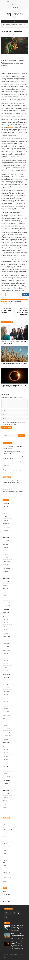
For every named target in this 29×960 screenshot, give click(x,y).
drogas (11, 301)
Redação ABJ (6, 881)
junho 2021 (5, 698)
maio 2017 (5, 800)
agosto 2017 (6, 794)
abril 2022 (5, 667)
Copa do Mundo (7, 821)
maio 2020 (5, 718)
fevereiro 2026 (6, 523)
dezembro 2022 (6, 640)
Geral (7, 24)
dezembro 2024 (6, 568)
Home (5, 1)
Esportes (5, 843)
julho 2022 (5, 657)
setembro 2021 (6, 688)
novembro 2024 (6, 571)
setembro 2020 (6, 715)
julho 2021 (5, 694)
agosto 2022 (6, 653)
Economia (5, 833)
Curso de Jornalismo (15, 1)
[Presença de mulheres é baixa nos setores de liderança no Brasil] (7, 927)
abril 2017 (5, 804)
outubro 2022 (6, 646)
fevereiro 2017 (6, 811)
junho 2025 (5, 547)
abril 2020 (5, 722)
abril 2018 (5, 770)
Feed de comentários (8, 898)
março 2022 (5, 670)
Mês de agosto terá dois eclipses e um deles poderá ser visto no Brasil (13, 386)
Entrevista (5, 840)
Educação (5, 836)
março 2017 (5, 807)
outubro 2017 (6, 787)
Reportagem (13, 303)
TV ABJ (4, 876)
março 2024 (5, 595)
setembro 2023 (6, 612)
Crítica (4, 865)
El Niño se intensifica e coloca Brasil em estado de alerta (17, 935)
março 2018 (5, 773)
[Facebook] (11, 7)
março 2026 (5, 520)
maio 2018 (5, 766)
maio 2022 (5, 664)
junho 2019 (5, 753)
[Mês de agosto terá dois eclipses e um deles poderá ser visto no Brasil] (7, 943)
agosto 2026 (6, 503)
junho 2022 (5, 660)
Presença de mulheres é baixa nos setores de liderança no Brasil (17, 927)
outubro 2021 (6, 684)
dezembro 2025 (6, 527)
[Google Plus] (14, 913)
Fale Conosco (14, 4)
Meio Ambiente (6, 846)
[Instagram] (17, 7)
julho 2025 (5, 544)
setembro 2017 (6, 790)
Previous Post (7, 308)
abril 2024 (5, 592)
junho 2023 (5, 623)
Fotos (8, 1)
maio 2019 (5, 756)
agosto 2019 (6, 746)
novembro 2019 (6, 735)
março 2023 (5, 633)
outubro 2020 (6, 711)
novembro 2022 (6, 643)
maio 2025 (5, 551)
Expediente (22, 1)
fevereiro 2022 (6, 674)
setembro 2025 (6, 537)
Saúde (4, 853)
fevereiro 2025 (6, 561)
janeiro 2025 (6, 564)
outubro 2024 (6, 575)
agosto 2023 (6, 616)
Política (4, 850)
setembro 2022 (6, 650)
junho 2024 (5, 585)
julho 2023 (5, 619)
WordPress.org (6, 901)
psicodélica (4, 303)
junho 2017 (5, 797)
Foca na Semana (7, 877)
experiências (18, 301)
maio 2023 (5, 626)
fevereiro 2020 (6, 729)
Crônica (5, 869)
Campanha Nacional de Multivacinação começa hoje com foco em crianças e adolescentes (12, 463)
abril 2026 (5, 517)
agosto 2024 (6, 582)
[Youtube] (15, 7)
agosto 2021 (6, 691)
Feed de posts (6, 894)
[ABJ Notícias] (14, 14)
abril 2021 (5, 705)
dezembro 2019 (6, 732)
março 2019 (5, 763)
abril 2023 (5, 629)
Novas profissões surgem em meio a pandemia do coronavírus (22, 313)
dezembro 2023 (6, 602)
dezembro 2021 (6, 677)
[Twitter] (13, 7)
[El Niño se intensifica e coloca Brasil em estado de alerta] (7, 935)
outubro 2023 (6, 609)
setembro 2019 (6, 742)
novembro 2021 (6, 681)
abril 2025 (5, 554)
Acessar (5, 891)
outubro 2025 (6, 534)
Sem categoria (6, 872)
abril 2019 (5, 759)
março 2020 (5, 725)
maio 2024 (5, 588)
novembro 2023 (6, 605)
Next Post (23, 308)
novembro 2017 (6, 783)
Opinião (5, 860)
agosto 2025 (6, 540)
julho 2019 (5, 749)
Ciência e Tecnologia (14, 24)
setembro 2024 (6, 578)
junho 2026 (5, 510)
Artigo (4, 862)
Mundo (4, 857)
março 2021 (5, 708)
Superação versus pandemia (6, 311)
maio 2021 (5, 701)
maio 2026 (5, 513)
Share (25, 294)
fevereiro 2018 (6, 776)
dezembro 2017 (6, 780)
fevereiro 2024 (6, 599)
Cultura (4, 824)
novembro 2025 (6, 530)
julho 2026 (5, 506)
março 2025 (5, 558)
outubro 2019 (6, 739)
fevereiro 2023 (6, 636)
